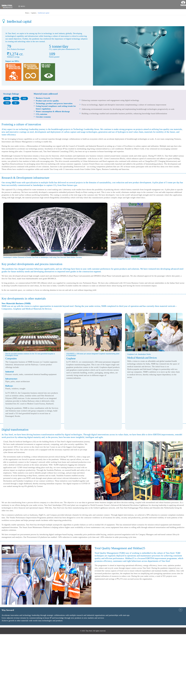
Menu (19, 5)
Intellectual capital (19, 13)
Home (3, 13)
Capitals (9, 13)
